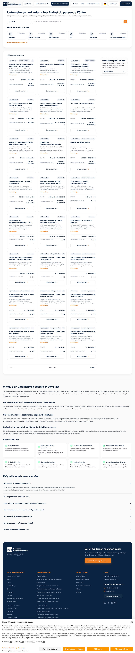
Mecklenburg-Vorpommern (15, 598)
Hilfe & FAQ (79, 582)
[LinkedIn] (105, 603)
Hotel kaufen (41, 582)
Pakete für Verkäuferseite (111, 576)
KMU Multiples (80, 576)
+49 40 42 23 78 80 (112, 588)
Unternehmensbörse (43, 572)
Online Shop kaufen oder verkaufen (47, 614)
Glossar (78, 589)
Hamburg (10, 592)
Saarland (10, 611)
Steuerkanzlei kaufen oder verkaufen (48, 598)
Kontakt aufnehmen (112, 596)
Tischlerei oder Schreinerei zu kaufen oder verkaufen (52, 608)
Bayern (9, 579)
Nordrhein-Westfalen (13, 605)
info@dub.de (110, 591)
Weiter (92, 367)
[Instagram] (112, 603)
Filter (13, 21)
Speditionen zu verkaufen (44, 595)
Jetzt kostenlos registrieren (96, 561)
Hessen (9, 595)
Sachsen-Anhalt (12, 618)
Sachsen (9, 614)
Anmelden (113, 4)
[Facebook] (108, 603)
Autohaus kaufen (42, 605)
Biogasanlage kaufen (43, 611)
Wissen (78, 592)
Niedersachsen (11, 602)
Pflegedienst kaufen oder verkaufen (48, 586)
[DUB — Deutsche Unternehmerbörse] (12, 3)
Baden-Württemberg (13, 576)
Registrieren (126, 4)
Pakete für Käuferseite (110, 579)
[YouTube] (115, 603)
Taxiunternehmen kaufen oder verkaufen (49, 589)
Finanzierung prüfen (82, 579)
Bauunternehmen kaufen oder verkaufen (49, 579)
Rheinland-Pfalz (12, 608)
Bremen (9, 589)
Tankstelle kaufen (42, 576)
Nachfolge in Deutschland (15, 572)
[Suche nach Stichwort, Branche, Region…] (125, 21)
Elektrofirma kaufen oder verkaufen (47, 618)
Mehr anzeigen (13, 75)
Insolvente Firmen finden (83, 586)
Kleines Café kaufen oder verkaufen (47, 602)
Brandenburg (11, 586)
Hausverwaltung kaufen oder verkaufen (49, 592)
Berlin (9, 582)
